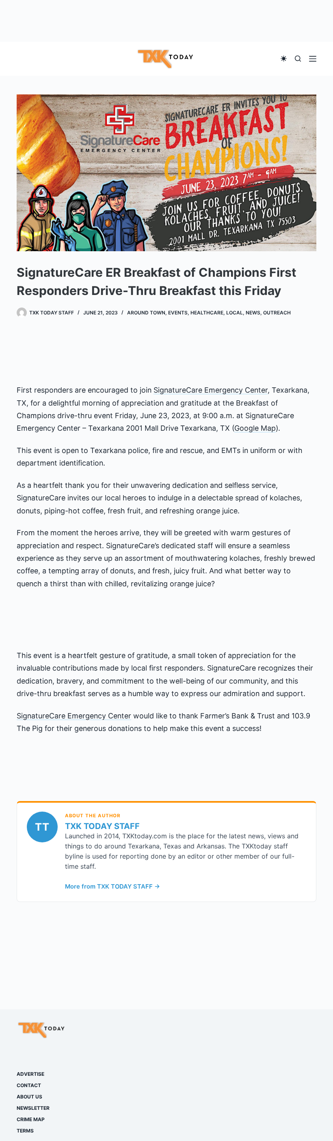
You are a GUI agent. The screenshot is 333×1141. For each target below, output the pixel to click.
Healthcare (206, 313)
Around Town (146, 313)
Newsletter (33, 1108)
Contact (29, 1085)
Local (234, 313)
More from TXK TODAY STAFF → (112, 886)
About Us (29, 1097)
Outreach (277, 313)
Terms (25, 1131)
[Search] (298, 59)
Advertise (30, 1074)
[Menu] (312, 58)
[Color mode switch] (284, 59)
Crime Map (31, 1119)
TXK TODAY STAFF (102, 826)
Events (178, 313)
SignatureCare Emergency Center (211, 390)
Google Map (255, 428)
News (253, 313)
